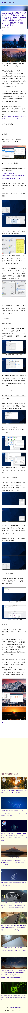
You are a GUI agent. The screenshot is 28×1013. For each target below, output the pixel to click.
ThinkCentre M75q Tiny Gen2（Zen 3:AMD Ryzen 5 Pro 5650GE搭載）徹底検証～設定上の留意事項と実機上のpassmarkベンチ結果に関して (14, 928)
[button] (3, 31)
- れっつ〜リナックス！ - (11, 2)
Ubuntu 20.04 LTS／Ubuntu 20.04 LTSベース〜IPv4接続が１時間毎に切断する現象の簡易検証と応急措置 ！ (14, 997)
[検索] (26, 2)
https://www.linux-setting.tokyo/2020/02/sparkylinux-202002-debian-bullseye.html (13, 175)
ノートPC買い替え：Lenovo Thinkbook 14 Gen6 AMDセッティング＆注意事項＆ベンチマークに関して (14, 950)
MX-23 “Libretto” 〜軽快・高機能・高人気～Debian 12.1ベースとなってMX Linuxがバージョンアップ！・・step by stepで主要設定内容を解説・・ (14, 905)
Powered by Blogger (15, 1007)
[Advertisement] (14, 754)
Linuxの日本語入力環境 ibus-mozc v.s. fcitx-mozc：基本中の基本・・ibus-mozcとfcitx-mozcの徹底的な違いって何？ (14, 813)
